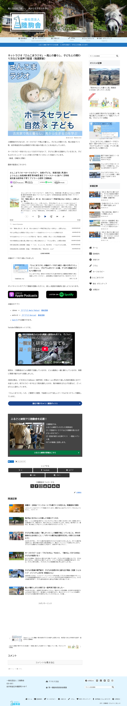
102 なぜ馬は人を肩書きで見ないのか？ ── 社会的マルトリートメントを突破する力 (36, 232)
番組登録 (44, 310)
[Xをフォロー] (32, 486)
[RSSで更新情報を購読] (58, 486)
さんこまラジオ (21, 461)
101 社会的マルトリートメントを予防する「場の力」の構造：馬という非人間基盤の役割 (37, 237)
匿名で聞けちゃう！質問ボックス (45, 403)
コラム (11, 461)
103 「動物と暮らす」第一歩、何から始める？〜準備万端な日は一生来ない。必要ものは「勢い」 (40, 228)
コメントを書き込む (45, 662)
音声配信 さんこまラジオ (102, 699)
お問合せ (95, 289)
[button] (57, 475)
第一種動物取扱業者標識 (57, 687)
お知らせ (95, 259)
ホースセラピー (98, 271)
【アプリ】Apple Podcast (30, 310)
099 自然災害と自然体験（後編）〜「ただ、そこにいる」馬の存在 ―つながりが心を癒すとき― (40, 245)
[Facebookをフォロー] (36, 486)
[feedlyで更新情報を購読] (54, 486)
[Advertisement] (45, 618)
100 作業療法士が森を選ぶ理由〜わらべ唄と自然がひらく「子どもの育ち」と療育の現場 (38, 241)
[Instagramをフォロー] (41, 486)
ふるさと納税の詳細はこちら (45, 452)
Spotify (15, 320)
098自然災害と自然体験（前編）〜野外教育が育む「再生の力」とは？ (32, 249)
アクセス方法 (53, 681)
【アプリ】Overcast (28, 315)
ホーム (95, 247)
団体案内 (95, 254)
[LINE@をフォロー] (49, 486)
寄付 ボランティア (99, 283)
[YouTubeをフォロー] (45, 486)
